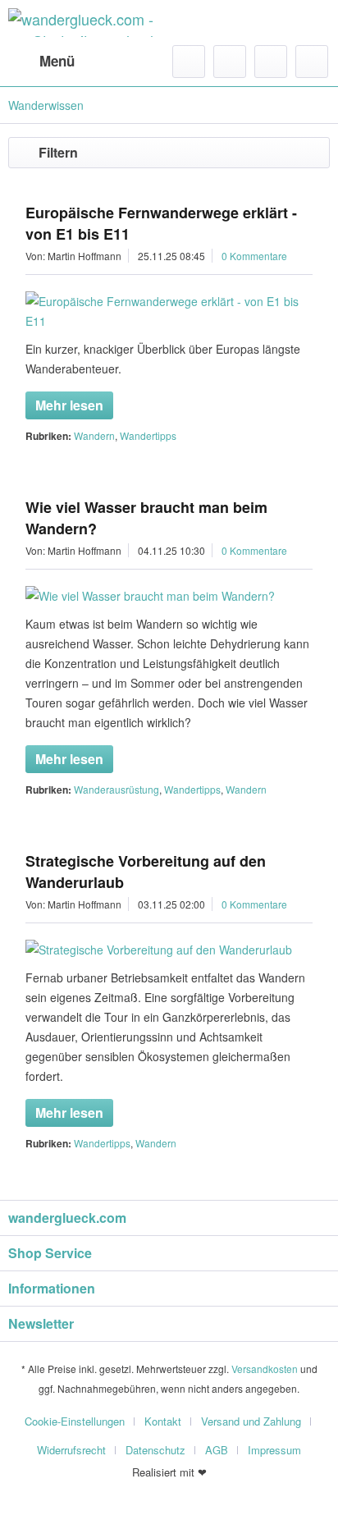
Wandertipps (148, 435)
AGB (216, 1450)
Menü (57, 61)
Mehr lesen (69, 405)
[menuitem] (41, 61)
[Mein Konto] (270, 61)
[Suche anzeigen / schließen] (188, 61)
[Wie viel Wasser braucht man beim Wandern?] (169, 596)
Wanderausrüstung (116, 789)
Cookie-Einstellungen (75, 1421)
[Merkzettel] (229, 61)
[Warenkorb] (311, 61)
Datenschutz (155, 1450)
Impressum (274, 1450)
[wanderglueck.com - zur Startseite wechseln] (88, 22)
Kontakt (162, 1421)
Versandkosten (264, 1369)
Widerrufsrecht (71, 1450)
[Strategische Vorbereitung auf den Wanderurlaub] (169, 949)
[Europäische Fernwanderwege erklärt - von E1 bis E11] (169, 311)
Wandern (94, 435)
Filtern (58, 152)
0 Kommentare (254, 256)
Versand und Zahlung (251, 1421)
